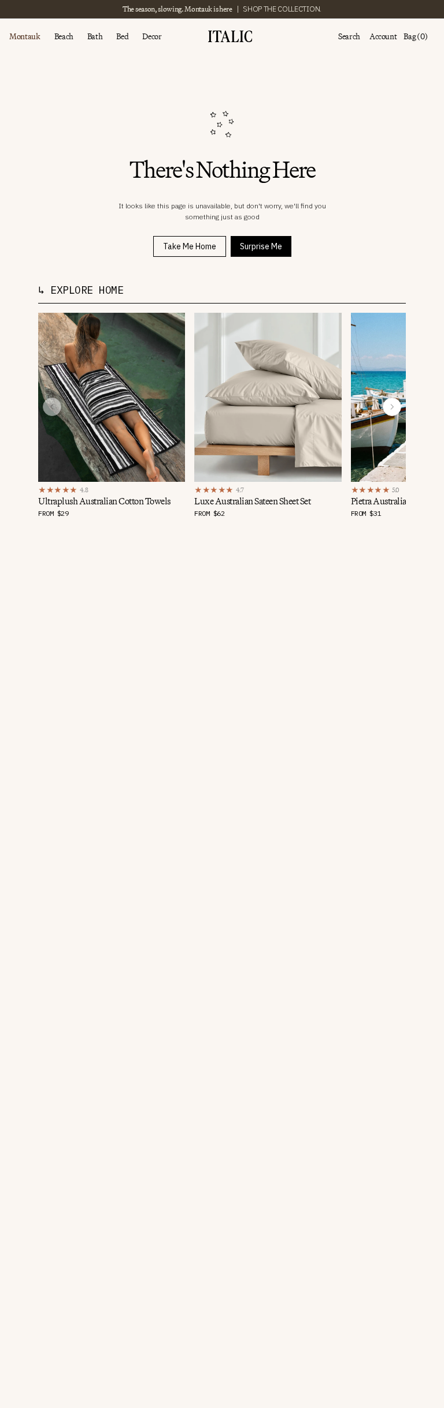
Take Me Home (189, 246)
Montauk (24, 37)
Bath (95, 37)
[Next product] (392, 407)
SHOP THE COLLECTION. (282, 9)
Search (349, 37)
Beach (63, 37)
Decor (151, 37)
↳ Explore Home (80, 290)
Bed (122, 37)
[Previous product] (52, 407)
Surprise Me (261, 246)
